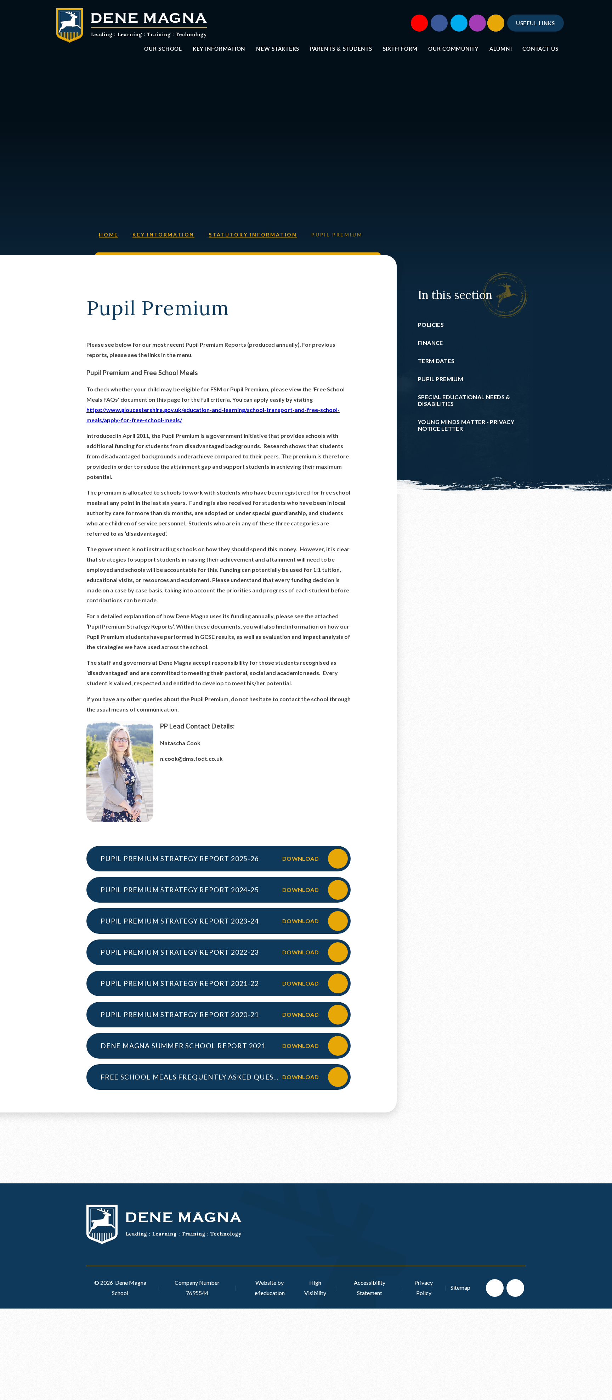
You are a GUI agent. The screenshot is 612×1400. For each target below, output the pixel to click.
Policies (431, 324)
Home (108, 235)
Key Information (163, 235)
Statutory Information (253, 235)
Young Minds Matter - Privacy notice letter (466, 425)
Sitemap (460, 1287)
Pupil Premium (336, 235)
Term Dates (436, 360)
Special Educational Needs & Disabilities (464, 400)
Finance (430, 342)
